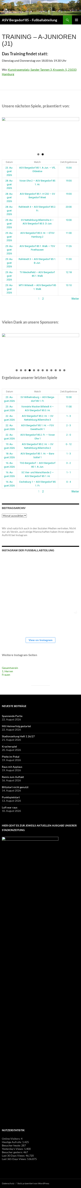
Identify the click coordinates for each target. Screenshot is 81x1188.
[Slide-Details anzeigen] (40, 133)
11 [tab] (60, 370)
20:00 (69, 206)
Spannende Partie (12, 716)
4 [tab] (30, 370)
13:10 (69, 285)
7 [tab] (43, 370)
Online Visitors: (11, 1138)
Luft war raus (9, 807)
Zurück (6, 298)
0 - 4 (68, 481)
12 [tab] (64, 370)
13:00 (69, 397)
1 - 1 (68, 472)
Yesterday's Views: (13, 1148)
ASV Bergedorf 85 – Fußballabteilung (29, 20)
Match (37, 162)
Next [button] (74, 133)
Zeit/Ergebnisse (68, 162)
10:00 (69, 220)
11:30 (69, 259)
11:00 (69, 233)
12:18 (69, 272)
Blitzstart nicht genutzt (15, 787)
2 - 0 (68, 434)
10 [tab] (56, 370)
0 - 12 (69, 444)
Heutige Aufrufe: (12, 1142)
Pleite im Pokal (10, 756)
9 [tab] (51, 370)
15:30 (69, 167)
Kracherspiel (9, 746)
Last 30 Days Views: (14, 1155)
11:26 (69, 246)
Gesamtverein (10, 667)
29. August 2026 (9, 224)
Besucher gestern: (12, 1152)
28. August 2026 (9, 184)
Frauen (6, 674)
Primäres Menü (76, 19)
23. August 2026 (9, 171)
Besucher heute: (11, 1145)
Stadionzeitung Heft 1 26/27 (18, 736)
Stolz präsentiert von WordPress (33, 1183)
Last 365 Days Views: (14, 1159)
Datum (9, 162)
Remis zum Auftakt (13, 777)
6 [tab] (38, 370)
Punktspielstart (11, 797)
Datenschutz (8, 1183)
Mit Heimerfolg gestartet (16, 726)
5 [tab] (34, 370)
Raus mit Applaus (12, 766)
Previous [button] (6, 133)
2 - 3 (68, 425)
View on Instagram (40, 640)
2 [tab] (43, 154)
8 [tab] (47, 370)
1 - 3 (68, 416)
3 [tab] (25, 370)
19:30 (69, 180)
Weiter (75, 298)
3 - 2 (68, 463)
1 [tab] (38, 154)
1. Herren (7, 671)
